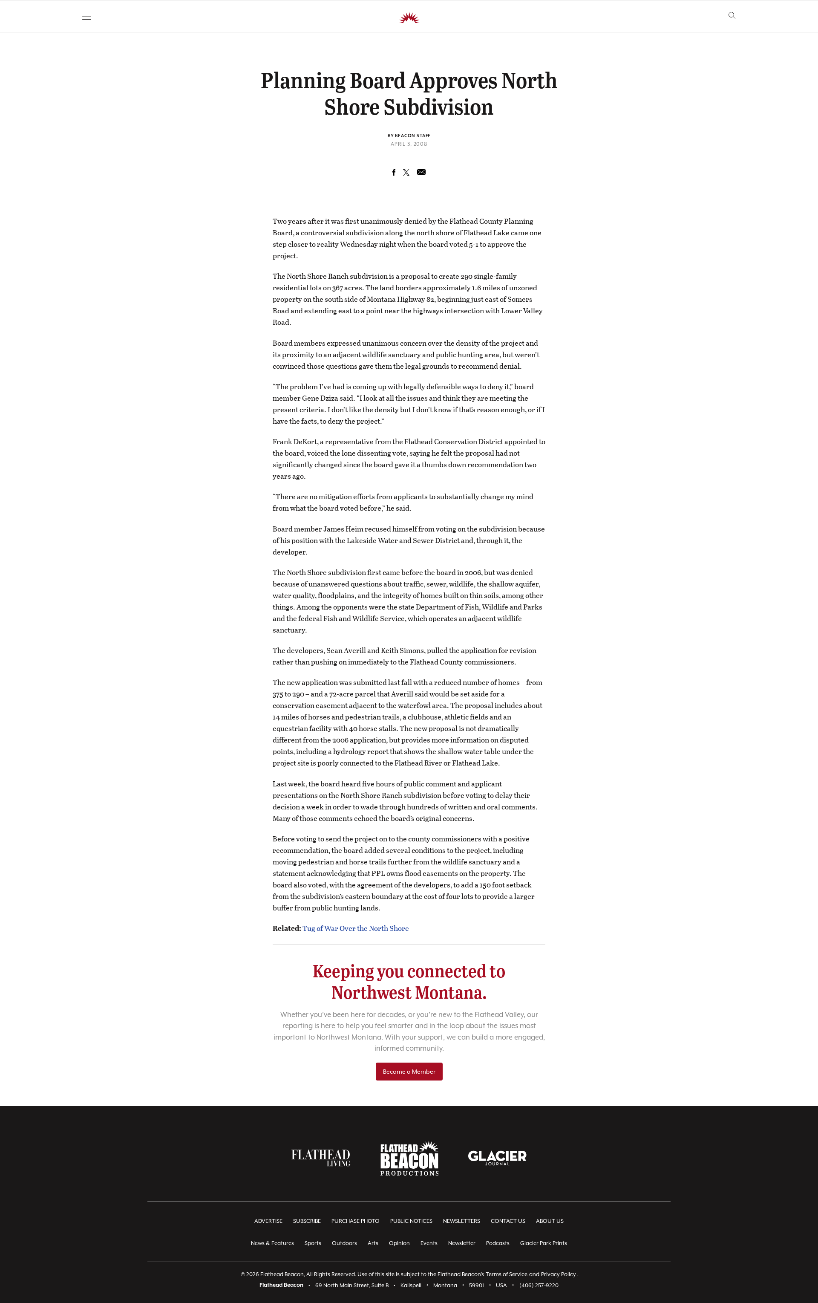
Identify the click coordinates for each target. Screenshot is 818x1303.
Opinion (399, 1243)
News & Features (272, 1243)
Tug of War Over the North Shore (355, 928)
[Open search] (732, 15)
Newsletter (461, 1243)
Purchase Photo (355, 1221)
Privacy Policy (558, 1274)
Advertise (268, 1221)
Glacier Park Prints (543, 1243)
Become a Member (409, 1071)
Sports (313, 1243)
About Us (550, 1221)
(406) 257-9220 (539, 1285)
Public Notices (411, 1221)
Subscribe (307, 1221)
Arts (373, 1243)
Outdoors (344, 1243)
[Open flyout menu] (86, 16)
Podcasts (498, 1243)
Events (429, 1243)
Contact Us (508, 1221)
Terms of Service (506, 1274)
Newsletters (461, 1221)
